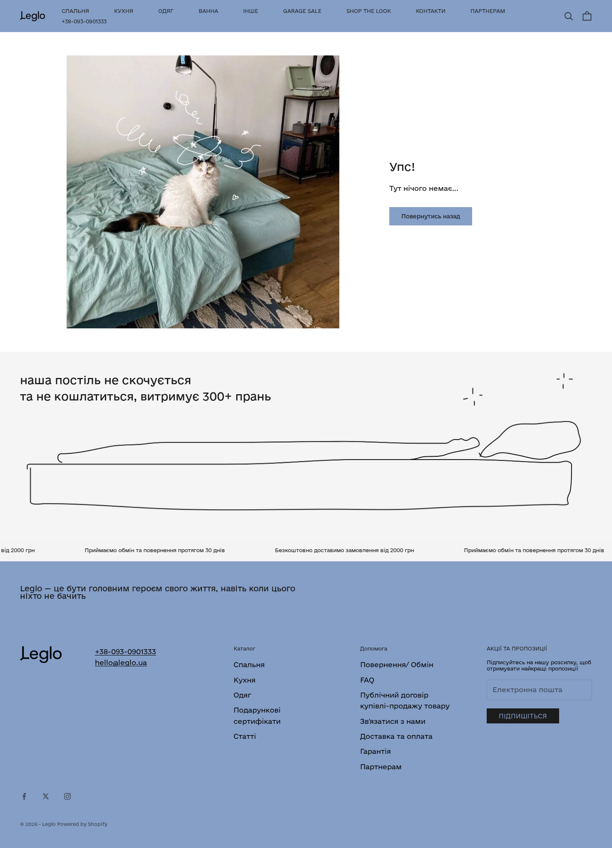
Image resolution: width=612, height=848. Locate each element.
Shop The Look (368, 11)
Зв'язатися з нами (392, 721)
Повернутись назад (430, 216)
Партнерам (487, 11)
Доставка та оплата (396, 736)
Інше (250, 11)
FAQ (367, 680)
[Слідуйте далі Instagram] (67, 796)
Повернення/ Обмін (396, 664)
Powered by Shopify (82, 824)
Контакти (430, 11)
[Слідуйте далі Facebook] (24, 796)
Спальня (75, 11)
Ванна (208, 11)
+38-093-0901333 (84, 21)
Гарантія (375, 751)
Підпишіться (523, 716)
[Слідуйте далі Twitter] (46, 796)
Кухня (123, 11)
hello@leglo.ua (121, 662)
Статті (245, 736)
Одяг (166, 11)
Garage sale (302, 11)
